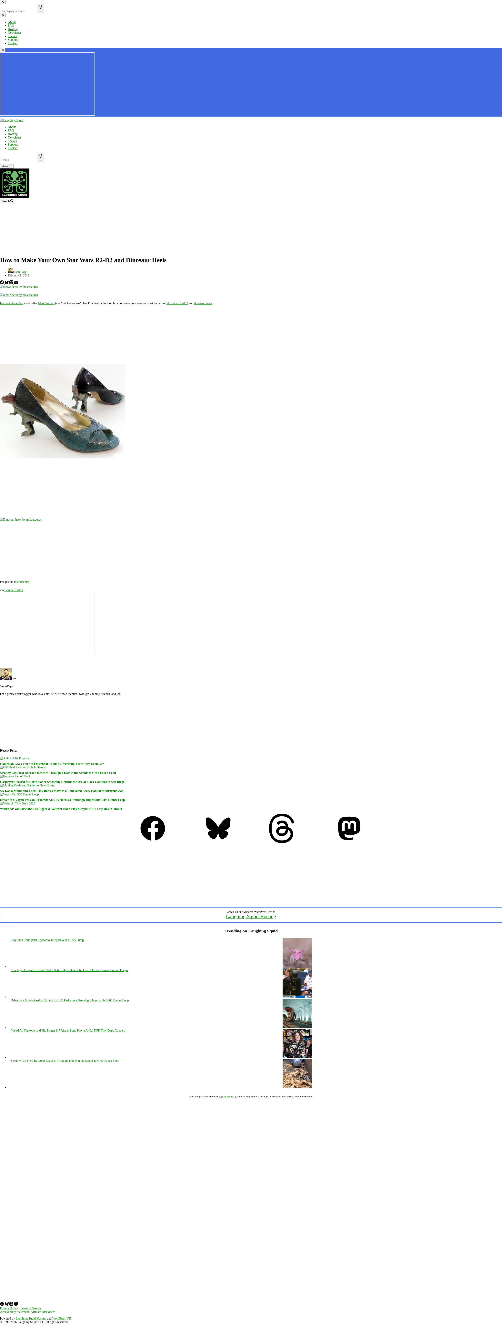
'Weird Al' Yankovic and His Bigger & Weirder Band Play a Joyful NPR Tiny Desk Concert (68, 1030)
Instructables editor (11, 303)
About (12, 127)
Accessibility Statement (14, 1311)
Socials (12, 141)
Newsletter (14, 137)
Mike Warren (46, 303)
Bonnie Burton (14, 590)
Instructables (21, 581)
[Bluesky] (7, 283)
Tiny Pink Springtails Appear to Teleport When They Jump (47, 940)
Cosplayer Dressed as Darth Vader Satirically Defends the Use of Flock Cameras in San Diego (62, 782)
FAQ (11, 130)
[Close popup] (2, 50)
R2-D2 (177, 303)
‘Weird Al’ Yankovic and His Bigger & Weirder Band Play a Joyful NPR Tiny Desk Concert (61, 809)
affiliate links (226, 1096)
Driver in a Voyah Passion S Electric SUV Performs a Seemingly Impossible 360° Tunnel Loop (62, 800)
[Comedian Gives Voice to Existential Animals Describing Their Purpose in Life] (14, 758)
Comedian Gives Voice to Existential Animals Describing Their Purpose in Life (52, 763)
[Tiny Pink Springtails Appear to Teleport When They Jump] (297, 966)
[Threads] (11, 283)
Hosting (13, 134)
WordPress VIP (62, 1318)
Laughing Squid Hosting (251, 916)
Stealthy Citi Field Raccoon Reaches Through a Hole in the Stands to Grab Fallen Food (58, 772)
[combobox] (18, 160)
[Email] (16, 283)
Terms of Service (30, 1308)
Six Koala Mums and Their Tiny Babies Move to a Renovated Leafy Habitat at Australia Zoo (61, 791)
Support (13, 144)
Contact (12, 148)
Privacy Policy (9, 1308)
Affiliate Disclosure (43, 1311)
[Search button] (40, 157)
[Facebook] (2, 283)
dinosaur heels (203, 303)
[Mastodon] (349, 842)
